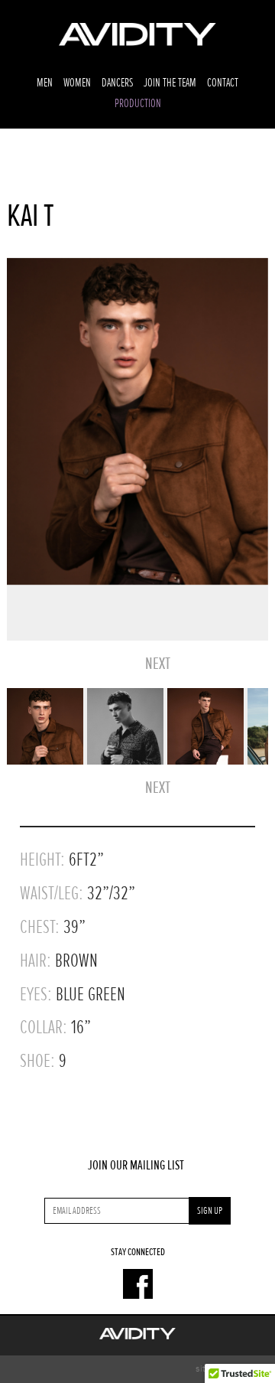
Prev (126, 664)
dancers (117, 82)
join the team (170, 82)
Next (157, 664)
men (45, 82)
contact (222, 82)
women (77, 82)
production (138, 103)
